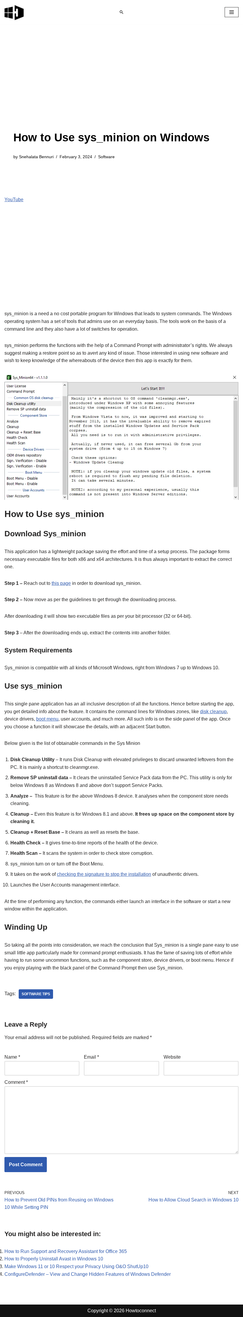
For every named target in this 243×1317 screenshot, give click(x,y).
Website (172, 1057)
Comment (16, 1082)
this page (61, 583)
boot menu (47, 718)
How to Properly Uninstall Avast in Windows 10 (53, 1258)
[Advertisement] (111, 86)
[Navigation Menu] (232, 12)
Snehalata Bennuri (36, 156)
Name (12, 1057)
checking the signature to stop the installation (104, 874)
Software (106, 156)
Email (91, 1057)
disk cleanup (213, 711)
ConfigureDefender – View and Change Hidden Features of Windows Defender (87, 1274)
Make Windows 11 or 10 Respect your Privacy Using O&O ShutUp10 (76, 1266)
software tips (36, 994)
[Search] (121, 12)
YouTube (13, 199)
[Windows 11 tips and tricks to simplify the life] (14, 12)
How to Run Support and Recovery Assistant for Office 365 (65, 1251)
